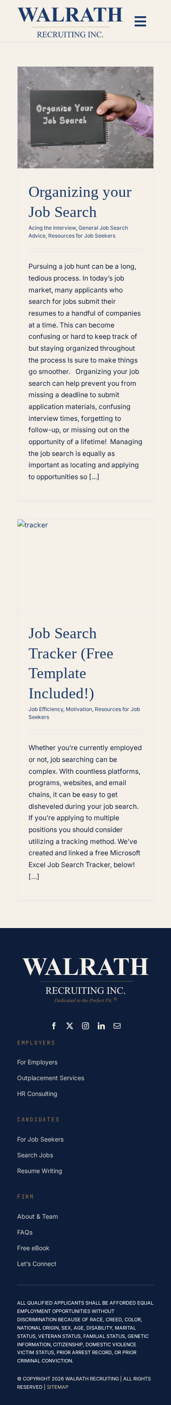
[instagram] (85, 1025)
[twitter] (69, 1025)
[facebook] (53, 1025)
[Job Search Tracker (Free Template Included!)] (85, 564)
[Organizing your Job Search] (85, 118)
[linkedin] (101, 1025)
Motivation (79, 709)
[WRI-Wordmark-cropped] (70, 8)
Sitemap (57, 1387)
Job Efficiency (45, 709)
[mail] (117, 1025)
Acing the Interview (52, 227)
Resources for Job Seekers (81, 235)
